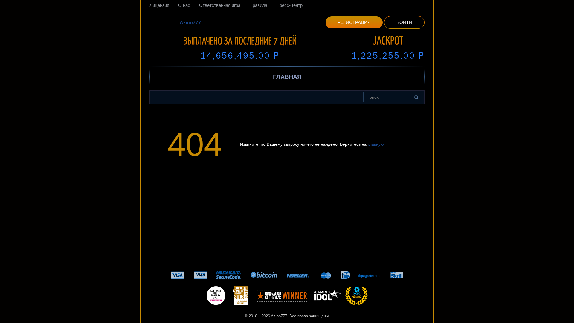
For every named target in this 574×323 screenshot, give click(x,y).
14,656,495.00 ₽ (240, 55)
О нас (184, 5)
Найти (416, 97)
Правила (258, 5)
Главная (287, 77)
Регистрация (354, 22)
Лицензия (159, 5)
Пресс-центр (289, 5)
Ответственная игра (219, 5)
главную (376, 144)
